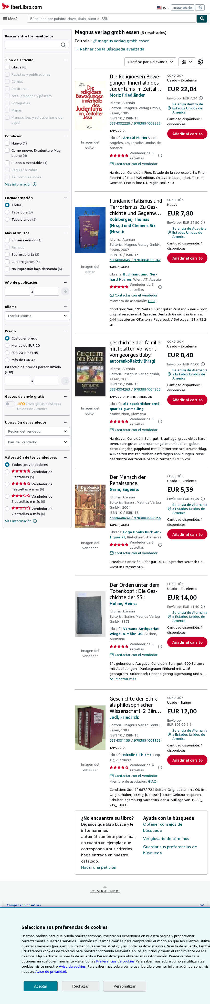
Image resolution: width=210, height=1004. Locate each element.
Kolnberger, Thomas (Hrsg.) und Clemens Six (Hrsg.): (132, 225)
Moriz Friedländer (127, 95)
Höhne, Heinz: (123, 603)
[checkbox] (7, 67)
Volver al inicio (105, 891)
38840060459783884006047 (135, 260)
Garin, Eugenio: (124, 489)
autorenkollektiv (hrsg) (132, 361)
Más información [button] (18, 521)
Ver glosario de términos (166, 838)
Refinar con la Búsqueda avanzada (112, 49)
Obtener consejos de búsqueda (162, 827)
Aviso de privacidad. (51, 971)
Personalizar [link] (125, 986)
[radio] (7, 212)
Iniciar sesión (182, 7)
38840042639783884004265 (135, 389)
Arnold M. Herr (136, 137)
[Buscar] (202, 19)
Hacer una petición (98, 867)
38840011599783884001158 (135, 740)
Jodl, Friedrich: (124, 717)
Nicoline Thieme (137, 754)
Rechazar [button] (80, 986)
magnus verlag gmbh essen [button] (124, 40)
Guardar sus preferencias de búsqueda (170, 849)
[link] (200, 62)
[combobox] (112, 19)
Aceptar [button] (40, 986)
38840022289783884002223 (135, 123)
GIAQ (152, 301)
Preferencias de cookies (115, 961)
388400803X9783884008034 (135, 517)
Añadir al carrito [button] (187, 133)
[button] (63, 45)
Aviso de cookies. (73, 966)
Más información (18, 184)
